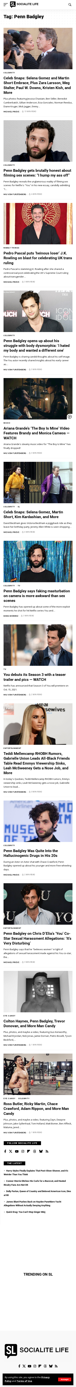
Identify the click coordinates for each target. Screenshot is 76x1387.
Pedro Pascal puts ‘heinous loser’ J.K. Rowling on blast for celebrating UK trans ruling (38, 258)
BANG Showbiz (11, 616)
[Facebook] (5, 1151)
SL (19, 507)
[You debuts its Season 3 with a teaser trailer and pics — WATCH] (38, 645)
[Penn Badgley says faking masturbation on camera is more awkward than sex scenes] (38, 561)
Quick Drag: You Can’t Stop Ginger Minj (25, 1212)
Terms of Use (24, 1381)
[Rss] (47, 1151)
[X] (10, 1151)
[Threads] (35, 1151)
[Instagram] (23, 1151)
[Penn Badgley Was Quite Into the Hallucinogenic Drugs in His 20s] (38, 821)
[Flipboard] (29, 1151)
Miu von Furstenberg (15, 194)
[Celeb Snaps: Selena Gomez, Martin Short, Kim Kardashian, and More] (38, 482)
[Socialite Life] (25, 4)
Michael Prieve (11, 111)
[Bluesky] (41, 1151)
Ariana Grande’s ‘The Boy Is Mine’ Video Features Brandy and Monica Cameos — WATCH (36, 433)
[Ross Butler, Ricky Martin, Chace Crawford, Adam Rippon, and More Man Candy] (38, 1074)
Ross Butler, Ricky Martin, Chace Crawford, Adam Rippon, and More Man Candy (36, 1109)
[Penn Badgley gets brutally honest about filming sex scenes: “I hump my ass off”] (38, 141)
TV (19, 586)
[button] (64, 1379)
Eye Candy (10, 1016)
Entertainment (12, 748)
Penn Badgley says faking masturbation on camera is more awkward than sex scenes (37, 596)
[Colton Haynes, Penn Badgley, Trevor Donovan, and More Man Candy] (38, 991)
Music (7, 423)
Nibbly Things (11, 248)
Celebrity (9, 73)
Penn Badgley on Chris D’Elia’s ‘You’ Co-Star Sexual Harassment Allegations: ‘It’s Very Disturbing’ (37, 938)
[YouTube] (16, 1151)
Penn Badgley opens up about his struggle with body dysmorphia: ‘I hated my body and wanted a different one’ (37, 346)
